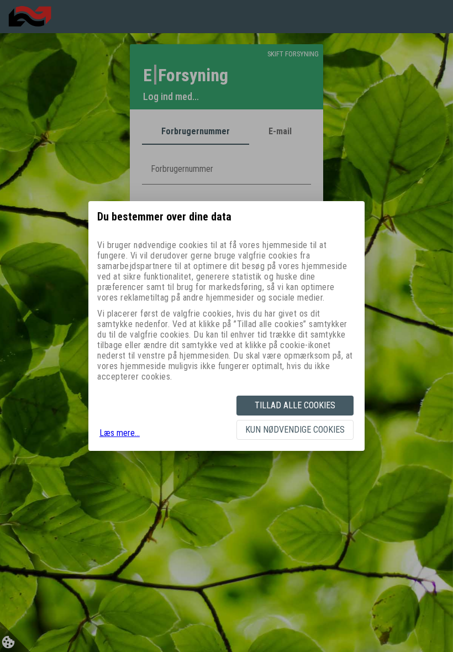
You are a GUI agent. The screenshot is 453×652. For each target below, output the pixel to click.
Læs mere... (119, 433)
